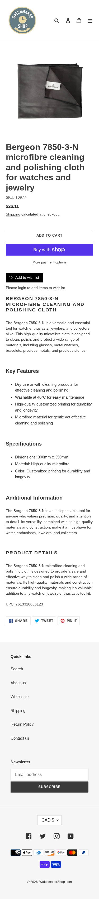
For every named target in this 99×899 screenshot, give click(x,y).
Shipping (13, 214)
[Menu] (90, 20)
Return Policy (22, 724)
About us (18, 683)
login (22, 288)
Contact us (20, 738)
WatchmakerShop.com (55, 882)
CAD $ (47, 820)
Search (17, 669)
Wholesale (20, 696)
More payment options (49, 262)
